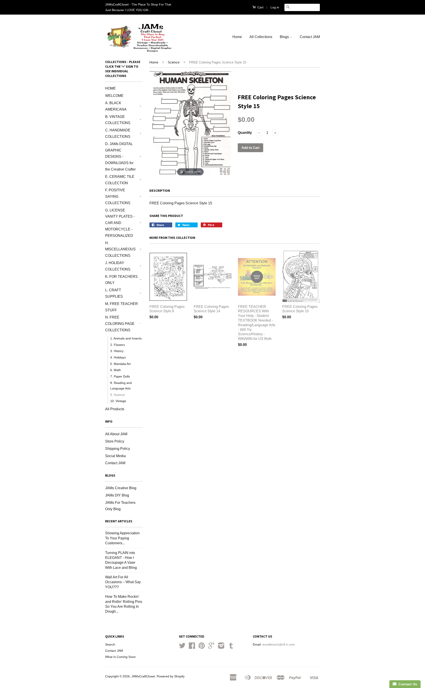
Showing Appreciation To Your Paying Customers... (122, 538)
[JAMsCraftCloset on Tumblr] (231, 647)
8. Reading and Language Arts (121, 385)
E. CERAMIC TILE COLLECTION (119, 180)
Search (110, 644)
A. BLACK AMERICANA (116, 106)
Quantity (245, 132)
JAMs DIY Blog (117, 495)
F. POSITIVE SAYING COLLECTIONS (117, 196)
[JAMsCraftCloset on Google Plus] (211, 647)
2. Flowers (117, 345)
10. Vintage (118, 401)
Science (174, 62)
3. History (117, 351)
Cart (260, 7)
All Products (114, 409)
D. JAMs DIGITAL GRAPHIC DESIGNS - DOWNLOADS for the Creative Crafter (120, 156)
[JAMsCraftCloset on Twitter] (182, 647)
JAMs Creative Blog (120, 488)
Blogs (285, 37)
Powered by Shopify (171, 676)
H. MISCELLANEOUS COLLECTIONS (120, 249)
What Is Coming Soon (120, 657)
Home (237, 37)
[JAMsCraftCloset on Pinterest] (201, 647)
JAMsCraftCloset (143, 676)
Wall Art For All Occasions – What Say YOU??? (123, 582)
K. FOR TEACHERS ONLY (121, 280)
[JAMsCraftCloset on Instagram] (221, 647)
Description (159, 190)
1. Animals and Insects (126, 338)
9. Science (117, 395)
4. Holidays (118, 357)
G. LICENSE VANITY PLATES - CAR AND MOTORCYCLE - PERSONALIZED (120, 223)
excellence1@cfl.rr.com (278, 644)
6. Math (115, 370)
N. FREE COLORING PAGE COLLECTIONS (120, 323)
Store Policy (114, 441)
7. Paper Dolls (120, 376)
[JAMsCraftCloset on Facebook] (192, 647)
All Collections (260, 37)
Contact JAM (310, 37)
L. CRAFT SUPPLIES (114, 293)
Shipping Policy (117, 448)
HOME (110, 88)
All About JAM (116, 434)
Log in (274, 7)
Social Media (115, 456)
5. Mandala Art (120, 364)
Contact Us (406, 684)
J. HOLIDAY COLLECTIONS (117, 266)
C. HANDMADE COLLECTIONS (117, 133)
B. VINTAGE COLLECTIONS (117, 120)
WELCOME (114, 96)
